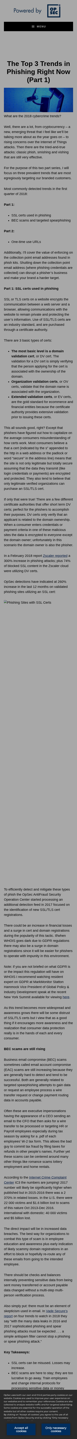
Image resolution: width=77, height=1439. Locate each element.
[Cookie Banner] (38, 1414)
